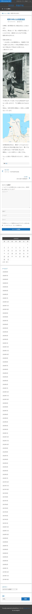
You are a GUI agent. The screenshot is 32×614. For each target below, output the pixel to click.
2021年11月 (6, 485)
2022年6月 (5, 459)
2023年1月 (5, 433)
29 (27, 256)
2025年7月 (5, 320)
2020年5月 (5, 553)
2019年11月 (6, 575)
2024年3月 (5, 380)
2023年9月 (5, 403)
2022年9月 (5, 448)
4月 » (7, 262)
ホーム (4, 13)
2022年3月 (5, 470)
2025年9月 (5, 313)
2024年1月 (5, 388)
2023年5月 (5, 418)
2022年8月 (5, 452)
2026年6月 (5, 279)
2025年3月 (5, 335)
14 (23, 250)
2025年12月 (6, 302)
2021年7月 (5, 500)
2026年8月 (5, 272)
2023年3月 (5, 425)
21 (23, 253)
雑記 (9, 13)
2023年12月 (6, 392)
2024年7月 (5, 365)
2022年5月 (5, 463)
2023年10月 (6, 399)
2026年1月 (5, 298)
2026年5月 (5, 283)
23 (4, 256)
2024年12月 (6, 347)
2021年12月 (6, 482)
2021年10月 (6, 489)
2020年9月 (5, 538)
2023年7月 (5, 410)
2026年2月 (5, 294)
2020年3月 (5, 560)
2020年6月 (5, 549)
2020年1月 (5, 568)
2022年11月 (6, 440)
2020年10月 (6, 534)
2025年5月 (5, 328)
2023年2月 (5, 429)
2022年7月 (5, 455)
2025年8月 (5, 317)
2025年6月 (5, 324)
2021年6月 (5, 504)
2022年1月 (5, 478)
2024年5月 (5, 373)
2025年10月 (6, 309)
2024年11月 (6, 350)
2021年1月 (5, 523)
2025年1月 (5, 343)
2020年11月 (6, 530)
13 (20, 250)
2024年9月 (5, 358)
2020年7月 (5, 545)
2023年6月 (5, 414)
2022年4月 (5, 467)
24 (8, 256)
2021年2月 (5, 519)
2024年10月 (6, 354)
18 (12, 253)
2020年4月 (5, 557)
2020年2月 (5, 564)
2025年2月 (5, 339)
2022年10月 (6, 444)
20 (20, 253)
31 (8, 259)
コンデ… (14, 1)
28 (23, 256)
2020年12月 (6, 527)
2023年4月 (5, 422)
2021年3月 (5, 515)
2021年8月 (5, 497)
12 (16, 250)
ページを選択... (7, 8)
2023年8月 (5, 407)
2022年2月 (5, 474)
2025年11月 (6, 305)
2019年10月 (6, 579)
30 (4, 259)
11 (12, 250)
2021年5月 (5, 508)
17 (8, 253)
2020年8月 (5, 542)
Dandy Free (27, 608)
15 (27, 250)
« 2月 (3, 262)
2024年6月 (5, 369)
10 (8, 250)
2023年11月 (6, 395)
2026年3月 (5, 290)
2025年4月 (5, 332)
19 (16, 253)
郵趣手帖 (20, 21)
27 (20, 256)
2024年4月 (5, 377)
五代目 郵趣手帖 (16, 5)
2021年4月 (5, 512)
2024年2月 (5, 384)
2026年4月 (5, 287)
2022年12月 (6, 437)
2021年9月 (5, 493)
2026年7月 (5, 275)
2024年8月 (5, 362)
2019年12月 (6, 572)
